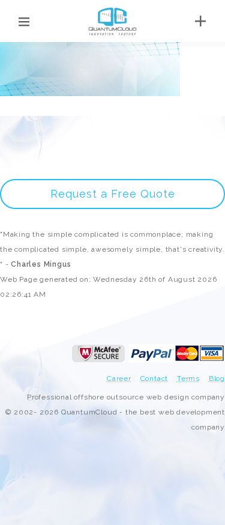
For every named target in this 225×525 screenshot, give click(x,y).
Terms (188, 378)
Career (119, 378)
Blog (217, 378)
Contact (154, 378)
